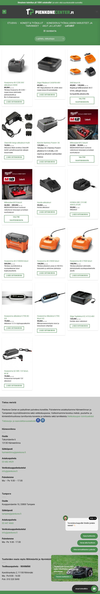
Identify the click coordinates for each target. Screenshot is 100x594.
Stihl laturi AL (75, 83)
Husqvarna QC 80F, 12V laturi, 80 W (16, 372)
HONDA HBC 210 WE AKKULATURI (78, 203)
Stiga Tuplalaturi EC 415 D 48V (82, 316)
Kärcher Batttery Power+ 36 (48, 143)
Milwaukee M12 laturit (79, 143)
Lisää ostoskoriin (14, 102)
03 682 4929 (8, 462)
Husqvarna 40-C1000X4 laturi (16, 261)
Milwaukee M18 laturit (13, 202)
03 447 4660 (8, 523)
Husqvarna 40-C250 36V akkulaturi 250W (14, 83)
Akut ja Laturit (52, 25)
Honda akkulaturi (44, 202)
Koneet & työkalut (31, 23)
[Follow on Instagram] (43, 420)
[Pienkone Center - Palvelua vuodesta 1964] (50, 11)
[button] (4, 12)
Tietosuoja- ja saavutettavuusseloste (19, 421)
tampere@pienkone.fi (11, 514)
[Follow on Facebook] (38, 420)
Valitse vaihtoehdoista (82, 100)
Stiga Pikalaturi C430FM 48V (48, 83)
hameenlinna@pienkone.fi (14, 452)
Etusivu (12, 23)
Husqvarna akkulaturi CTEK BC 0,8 (16, 317)
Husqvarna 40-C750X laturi (81, 261)
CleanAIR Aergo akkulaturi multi (17, 143)
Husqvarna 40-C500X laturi (48, 261)
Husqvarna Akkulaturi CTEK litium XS (48, 317)
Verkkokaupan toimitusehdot (80, 416)
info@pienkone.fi (9, 471)
